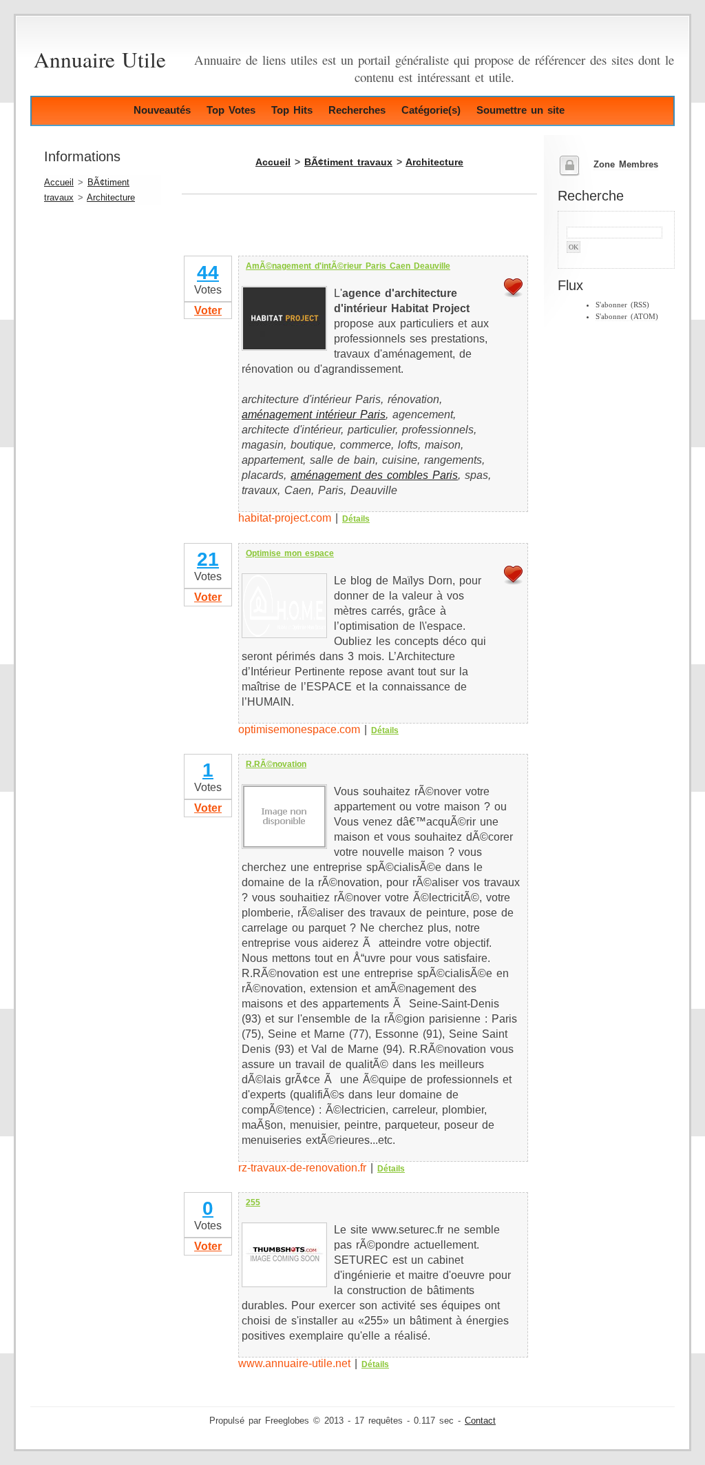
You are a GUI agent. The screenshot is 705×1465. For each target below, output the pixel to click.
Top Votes (231, 110)
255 (253, 1202)
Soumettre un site (520, 110)
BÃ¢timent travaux (348, 161)
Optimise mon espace (290, 553)
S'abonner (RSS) (622, 304)
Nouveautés (162, 110)
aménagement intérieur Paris (314, 414)
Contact (480, 1421)
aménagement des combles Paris (374, 475)
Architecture (111, 198)
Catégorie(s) (431, 110)
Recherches (357, 110)
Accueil (59, 182)
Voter (208, 310)
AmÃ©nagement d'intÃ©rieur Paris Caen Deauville (348, 266)
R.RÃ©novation (276, 764)
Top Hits (292, 110)
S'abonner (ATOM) (627, 316)
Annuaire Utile (100, 59)
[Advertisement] (343, 233)
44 (208, 272)
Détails (356, 519)
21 (208, 559)
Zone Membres (625, 165)
